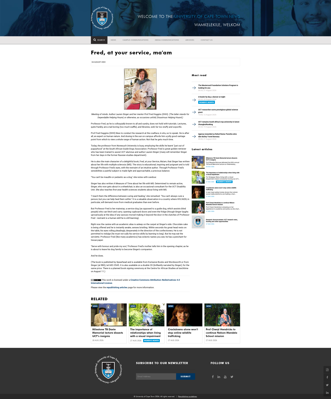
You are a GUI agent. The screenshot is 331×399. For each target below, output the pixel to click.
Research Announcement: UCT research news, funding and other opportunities (222, 220)
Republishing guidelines (187, 396)
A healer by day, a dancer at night (211, 97)
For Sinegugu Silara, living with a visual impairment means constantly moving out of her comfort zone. (223, 178)
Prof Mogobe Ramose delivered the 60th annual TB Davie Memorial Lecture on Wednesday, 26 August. (222, 163)
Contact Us (207, 40)
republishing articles (117, 287)
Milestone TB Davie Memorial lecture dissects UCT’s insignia (221, 159)
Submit (185, 376)
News (113, 40)
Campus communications (135, 40)
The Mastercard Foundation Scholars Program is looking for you (218, 86)
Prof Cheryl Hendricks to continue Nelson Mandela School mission (220, 203)
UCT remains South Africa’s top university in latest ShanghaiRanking (218, 123)
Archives (189, 40)
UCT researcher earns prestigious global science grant (218, 111)
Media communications (167, 40)
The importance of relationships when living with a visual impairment (222, 173)
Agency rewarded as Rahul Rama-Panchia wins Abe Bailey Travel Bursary (217, 135)
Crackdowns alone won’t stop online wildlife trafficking (221, 189)
